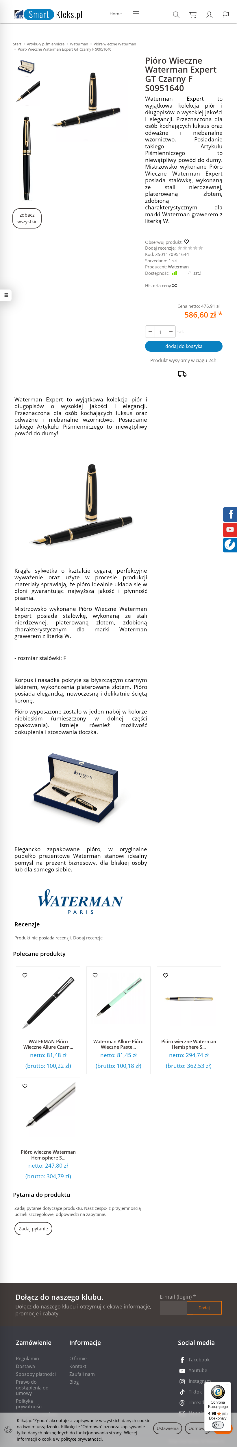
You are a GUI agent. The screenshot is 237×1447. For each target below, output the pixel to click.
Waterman (178, 267)
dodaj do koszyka (184, 346)
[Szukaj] (176, 14)
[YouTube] (230, 529)
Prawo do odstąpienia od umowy (32, 1387)
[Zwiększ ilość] (150, 331)
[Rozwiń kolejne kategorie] (136, 13)
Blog (74, 1382)
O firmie (78, 1358)
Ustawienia (168, 1428)
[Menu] (227, 1385)
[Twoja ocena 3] (190, 248)
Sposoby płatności (36, 1374)
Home (116, 13)
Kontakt (77, 1366)
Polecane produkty (39, 954)
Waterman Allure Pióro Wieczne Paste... (118, 1044)
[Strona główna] (42, 13)
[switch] (218, 1425)
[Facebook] (230, 514)
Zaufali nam (82, 1374)
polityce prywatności (81, 1439)
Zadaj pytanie (33, 1228)
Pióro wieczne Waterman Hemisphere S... (188, 1044)
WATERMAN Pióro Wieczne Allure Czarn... (48, 1044)
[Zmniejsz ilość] (171, 331)
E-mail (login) (176, 1296)
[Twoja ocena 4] (195, 248)
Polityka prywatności (29, 1404)
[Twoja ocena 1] (179, 248)
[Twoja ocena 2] (185, 248)
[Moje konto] (209, 14)
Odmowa (197, 1428)
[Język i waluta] (225, 14)
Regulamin (27, 1358)
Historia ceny (158, 285)
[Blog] (230, 544)
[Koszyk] (192, 14)
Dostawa (25, 1366)
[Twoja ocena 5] (200, 248)
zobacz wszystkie (27, 218)
